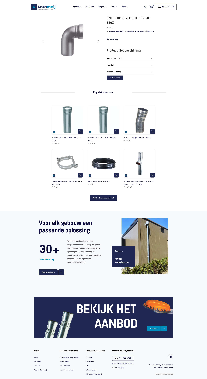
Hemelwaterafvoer (67, 370)
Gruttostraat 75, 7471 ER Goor (123, 363)
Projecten (37, 361)
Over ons (37, 366)
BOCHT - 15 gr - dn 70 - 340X (137, 138)
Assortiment (64, 361)
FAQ (87, 366)
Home (36, 357)
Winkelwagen (91, 370)
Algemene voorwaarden (95, 374)
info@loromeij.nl (118, 368)
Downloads (90, 361)
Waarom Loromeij (40, 370)
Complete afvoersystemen (69, 357)
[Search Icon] (145, 7)
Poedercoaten (65, 366)
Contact (89, 357)
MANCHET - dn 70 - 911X (99, 181)
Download (116, 78)
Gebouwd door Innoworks (164, 374)
